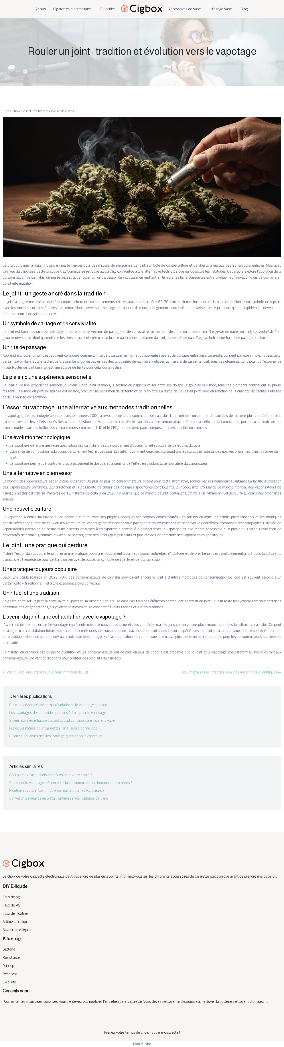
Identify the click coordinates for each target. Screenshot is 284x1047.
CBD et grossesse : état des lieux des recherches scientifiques (229, 672)
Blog (244, 9)
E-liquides (108, 9)
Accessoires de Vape (184, 9)
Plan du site (142, 1044)
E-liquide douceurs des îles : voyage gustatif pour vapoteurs (56, 736)
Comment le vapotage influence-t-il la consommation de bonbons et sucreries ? (70, 783)
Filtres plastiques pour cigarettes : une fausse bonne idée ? (54, 728)
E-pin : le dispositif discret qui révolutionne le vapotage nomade (58, 705)
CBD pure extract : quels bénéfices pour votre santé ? (50, 775)
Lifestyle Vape (221, 9)
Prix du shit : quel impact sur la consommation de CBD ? (49, 672)
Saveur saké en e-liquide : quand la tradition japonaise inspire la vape (62, 720)
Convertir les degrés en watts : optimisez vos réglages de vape (58, 798)
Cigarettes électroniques (72, 9)
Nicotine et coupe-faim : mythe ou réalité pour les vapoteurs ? (57, 790)
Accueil (41, 9)
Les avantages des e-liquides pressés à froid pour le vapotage (57, 713)
